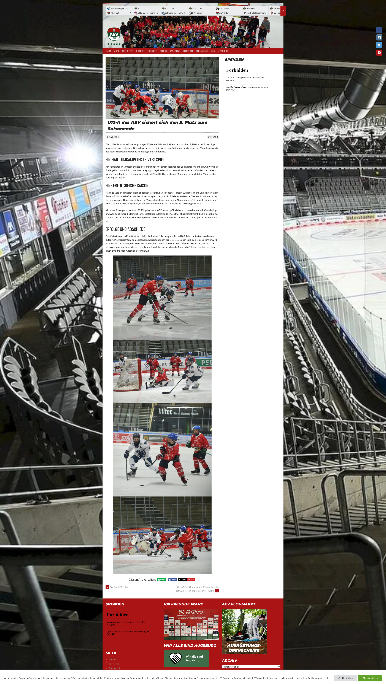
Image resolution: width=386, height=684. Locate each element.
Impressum (114, 663)
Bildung (163, 51)
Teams (108, 51)
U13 (210, 137)
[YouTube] (379, 53)
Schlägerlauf (202, 51)
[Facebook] (379, 30)
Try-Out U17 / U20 (117, 587)
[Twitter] (379, 45)
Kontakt (113, 659)
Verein (116, 51)
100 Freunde (188, 51)
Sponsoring (175, 51)
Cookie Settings (345, 678)
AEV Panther (223, 51)
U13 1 (215, 137)
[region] (193, 677)
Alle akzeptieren (370, 678)
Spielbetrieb (127, 51)
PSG (213, 51)
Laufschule (152, 51)
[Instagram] (379, 37)
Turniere (140, 51)
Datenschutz (115, 668)
